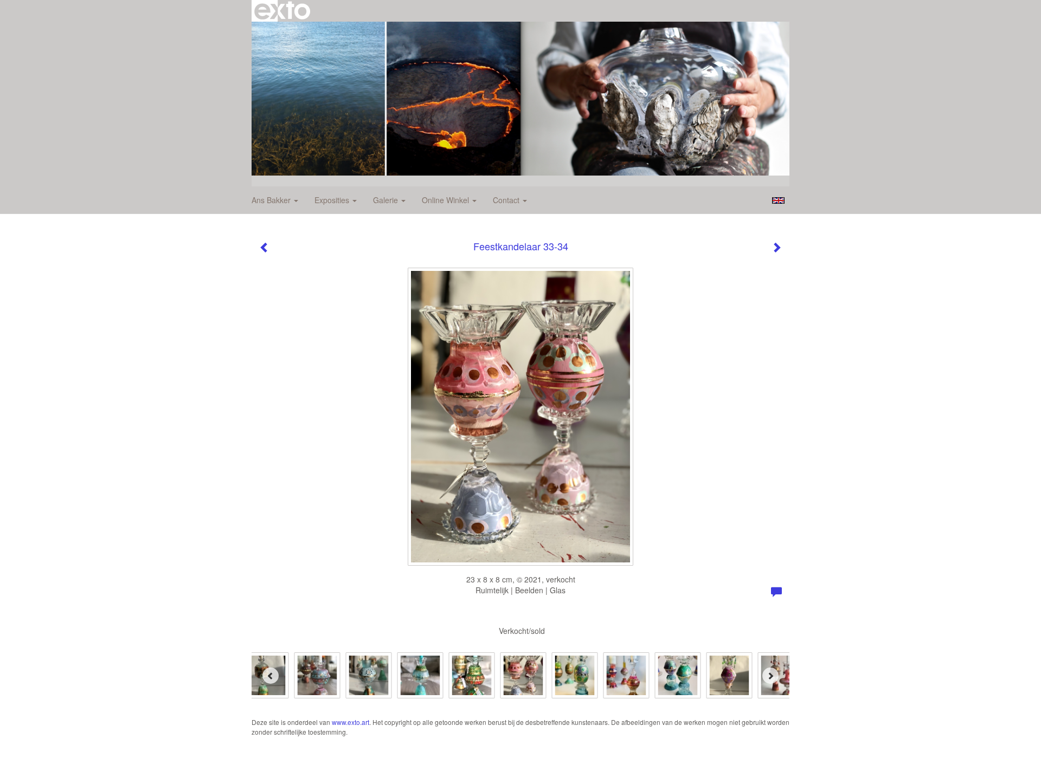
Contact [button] (507, 200)
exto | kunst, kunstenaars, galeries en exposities (282, 11)
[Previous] (270, 676)
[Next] (770, 676)
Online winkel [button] (446, 200)
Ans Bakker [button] (272, 200)
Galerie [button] (386, 200)
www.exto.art (350, 722)
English (778, 200)
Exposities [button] (332, 200)
